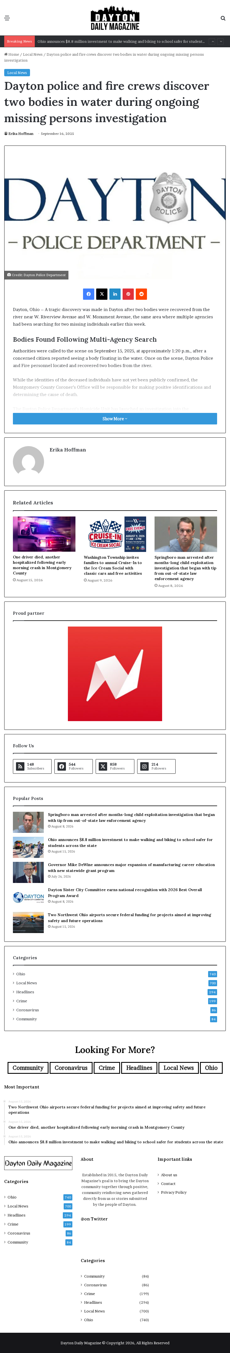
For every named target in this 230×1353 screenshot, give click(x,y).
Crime (21, 1001)
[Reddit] (141, 294)
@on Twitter (94, 1219)
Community (26, 1019)
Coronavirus (27, 1010)
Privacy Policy (174, 1192)
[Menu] (7, 20)
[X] (101, 294)
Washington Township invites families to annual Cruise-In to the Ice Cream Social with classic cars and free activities (113, 565)
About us (169, 1175)
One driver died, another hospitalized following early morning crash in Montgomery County (42, 565)
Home (13, 54)
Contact (168, 1183)
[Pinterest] (128, 294)
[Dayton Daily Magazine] (115, 18)
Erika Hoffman (20, 133)
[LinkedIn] (115, 294)
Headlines (25, 992)
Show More (114, 418)
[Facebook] (88, 294)
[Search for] (223, 20)
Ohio (20, 974)
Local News (33, 54)
